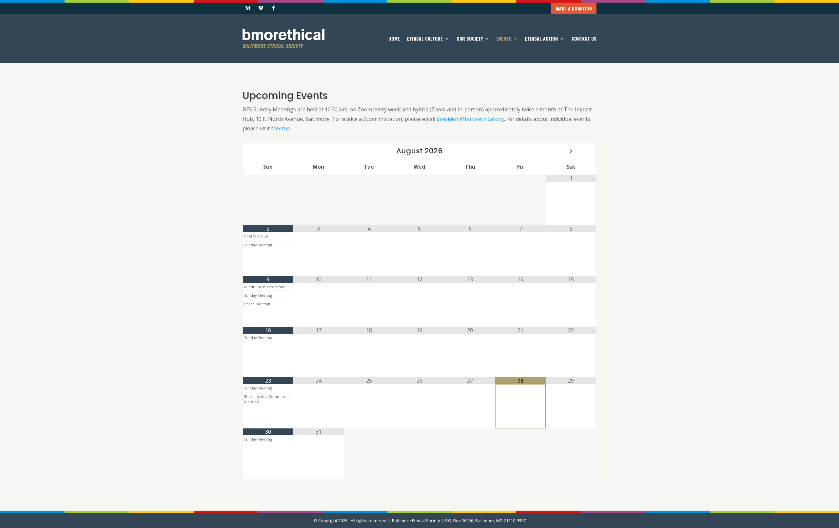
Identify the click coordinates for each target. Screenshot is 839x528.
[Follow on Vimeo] (260, 8)
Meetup (280, 128)
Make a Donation (574, 8)
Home (394, 38)
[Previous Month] (268, 151)
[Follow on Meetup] (248, 8)
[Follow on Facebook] (273, 8)
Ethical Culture (425, 38)
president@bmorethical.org (470, 119)
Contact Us (584, 38)
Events (504, 38)
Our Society (470, 38)
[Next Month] (571, 151)
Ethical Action (541, 38)
